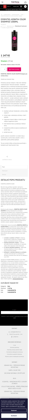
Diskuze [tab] (4, 174)
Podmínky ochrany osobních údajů (14, 349)
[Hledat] (1, 6)
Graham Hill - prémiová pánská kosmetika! (14, 366)
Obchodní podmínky (14, 347)
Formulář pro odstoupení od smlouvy (14, 352)
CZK (8, 6)
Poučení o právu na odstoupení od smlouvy (14, 356)
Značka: (7, 27)
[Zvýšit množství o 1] (6, 68)
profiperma (15, 336)
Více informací (21, 406)
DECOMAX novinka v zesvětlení (14, 373)
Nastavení (14, 410)
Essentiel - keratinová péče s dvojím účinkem (14, 382)
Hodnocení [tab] (4, 171)
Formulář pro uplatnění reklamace (14, 354)
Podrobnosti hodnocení (21, 26)
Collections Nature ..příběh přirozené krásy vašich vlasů (14, 387)
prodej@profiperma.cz (16, 331)
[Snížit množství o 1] (6, 70)
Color (8, 286)
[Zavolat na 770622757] (4, 2)
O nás (14, 345)
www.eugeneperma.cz (18, 278)
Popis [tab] (3, 167)
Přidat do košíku (15, 69)
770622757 (11, 334)
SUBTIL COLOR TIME (14, 370)
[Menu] (25, 6)
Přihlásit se (14, 322)
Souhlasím (14, 415)
